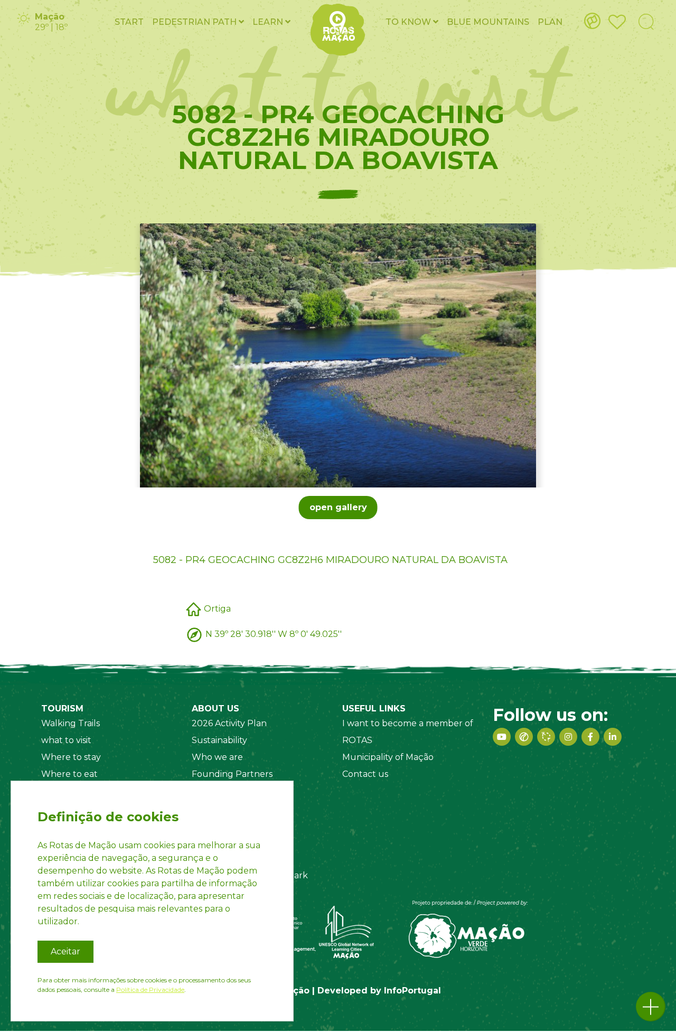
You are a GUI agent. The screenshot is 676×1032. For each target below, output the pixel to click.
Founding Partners (232, 774)
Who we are (217, 757)
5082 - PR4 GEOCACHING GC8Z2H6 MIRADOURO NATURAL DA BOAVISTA (330, 560)
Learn (268, 22)
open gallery (338, 507)
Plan (550, 22)
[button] (650, 1006)
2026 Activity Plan (229, 723)
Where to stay (71, 757)
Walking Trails (70, 723)
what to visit (66, 740)
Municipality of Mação (388, 757)
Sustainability (219, 740)
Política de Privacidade (150, 989)
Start (129, 22)
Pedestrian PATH (195, 22)
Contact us (365, 774)
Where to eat (69, 774)
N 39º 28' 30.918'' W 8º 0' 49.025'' (273, 633)
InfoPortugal (412, 991)
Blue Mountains (488, 22)
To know (409, 22)
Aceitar (65, 951)
